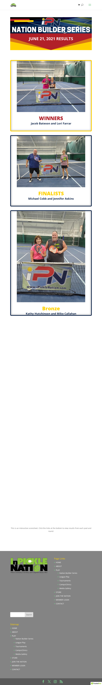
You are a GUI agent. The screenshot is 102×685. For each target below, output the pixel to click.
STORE (58, 592)
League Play (64, 577)
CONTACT (60, 603)
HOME (58, 562)
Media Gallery (65, 588)
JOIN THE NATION (63, 596)
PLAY (58, 570)
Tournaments (65, 580)
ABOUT (59, 566)
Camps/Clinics (65, 584)
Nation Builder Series (68, 573)
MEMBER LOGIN (62, 600)
